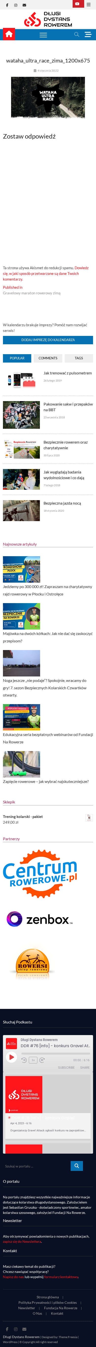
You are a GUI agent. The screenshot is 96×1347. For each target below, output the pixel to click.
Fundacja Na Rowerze (60, 1308)
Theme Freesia (68, 1337)
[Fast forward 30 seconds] (42, 1060)
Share (85, 1067)
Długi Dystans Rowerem (21, 1337)
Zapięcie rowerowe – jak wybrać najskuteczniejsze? (46, 781)
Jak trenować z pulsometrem (68, 372)
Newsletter (26, 1308)
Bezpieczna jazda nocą (62, 503)
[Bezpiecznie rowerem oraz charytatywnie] (21, 442)
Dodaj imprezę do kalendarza (48, 340)
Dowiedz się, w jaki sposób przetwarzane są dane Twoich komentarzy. (46, 273)
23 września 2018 (54, 417)
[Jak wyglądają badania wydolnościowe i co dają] (21, 471)
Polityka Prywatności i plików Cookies (47, 1302)
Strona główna (48, 1297)
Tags (79, 358)
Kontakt (57, 1313)
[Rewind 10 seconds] (24, 1060)
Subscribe (66, 1067)
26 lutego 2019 (53, 380)
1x (33, 1060)
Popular (17, 358)
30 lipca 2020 (52, 455)
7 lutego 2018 (52, 485)
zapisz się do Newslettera (22, 1241)
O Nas (37, 1313)
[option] (48, 1108)
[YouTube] (78, 4)
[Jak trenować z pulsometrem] (21, 372)
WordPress (10, 1342)
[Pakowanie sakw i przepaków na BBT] (21, 404)
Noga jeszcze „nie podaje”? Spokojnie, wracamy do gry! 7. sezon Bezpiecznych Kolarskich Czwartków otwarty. (44, 687)
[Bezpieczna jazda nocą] (21, 503)
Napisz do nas (13, 1277)
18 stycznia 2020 (54, 510)
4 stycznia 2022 (48, 70)
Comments (48, 358)
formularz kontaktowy (61, 1277)
